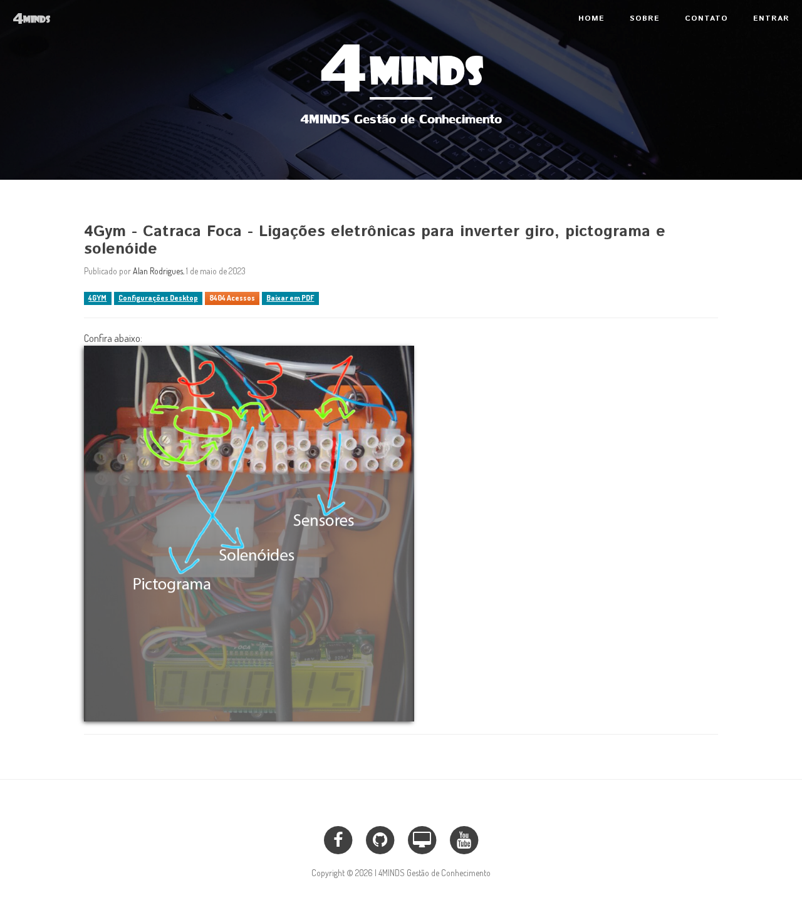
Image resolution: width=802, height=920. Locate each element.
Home (591, 18)
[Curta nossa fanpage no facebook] (337, 838)
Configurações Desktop (158, 297)
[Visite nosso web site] (422, 838)
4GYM (97, 297)
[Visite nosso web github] (380, 838)
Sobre (645, 18)
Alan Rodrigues (158, 271)
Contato (706, 18)
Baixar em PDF (290, 297)
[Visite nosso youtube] (464, 838)
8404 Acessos (232, 297)
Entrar (771, 18)
